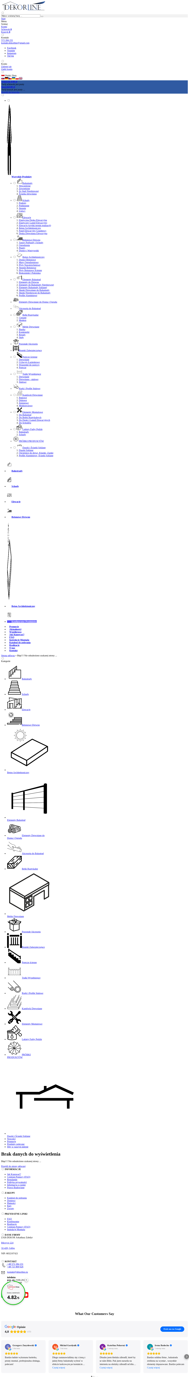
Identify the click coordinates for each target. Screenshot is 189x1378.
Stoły (21, 337)
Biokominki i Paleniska (30, 273)
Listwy (22, 211)
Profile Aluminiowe (28, 295)
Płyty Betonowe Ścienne (30, 270)
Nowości (11, 1139)
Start (3, 18)
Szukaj (4, 24)
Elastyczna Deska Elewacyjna (33, 220)
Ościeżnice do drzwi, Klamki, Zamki (36, 453)
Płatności (11, 1203)
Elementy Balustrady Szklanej (33, 287)
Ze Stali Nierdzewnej (29, 191)
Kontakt (5, 37)
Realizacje (14, 645)
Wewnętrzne (25, 186)
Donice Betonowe (27, 259)
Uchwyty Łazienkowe (29, 362)
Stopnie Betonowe (27, 267)
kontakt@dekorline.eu (17, 1272)
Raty (9, 1206)
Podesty (22, 203)
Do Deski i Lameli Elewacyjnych (34, 420)
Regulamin (12, 1179)
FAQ (11, 637)
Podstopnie (24, 205)
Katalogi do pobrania (20, 642)
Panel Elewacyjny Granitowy (32, 231)
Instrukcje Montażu (19, 640)
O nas (12, 648)
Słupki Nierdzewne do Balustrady (34, 293)
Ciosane (22, 317)
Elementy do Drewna (29, 282)
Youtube (11, 50)
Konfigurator (13, 1221)
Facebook (11, 48)
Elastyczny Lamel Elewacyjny (33, 223)
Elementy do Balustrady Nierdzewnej (36, 285)
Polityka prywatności (17, 1182)
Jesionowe (24, 403)
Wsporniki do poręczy (29, 365)
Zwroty (10, 1208)
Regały (22, 334)
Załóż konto (6, 69)
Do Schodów (25, 423)
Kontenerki (24, 332)
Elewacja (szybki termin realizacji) (35, 225)
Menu (4, 21)
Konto (4, 26)
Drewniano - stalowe (28, 379)
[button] (3, 79)
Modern (22, 320)
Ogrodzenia (24, 245)
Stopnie (22, 208)
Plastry (22, 248)
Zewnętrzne (24, 188)
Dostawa (11, 1200)
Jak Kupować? (16, 634)
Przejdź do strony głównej (13, 1166)
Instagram (11, 53)
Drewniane (24, 359)
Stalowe (22, 382)
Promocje (14, 626)
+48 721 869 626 (15, 1266)
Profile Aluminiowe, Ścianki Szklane (36, 455)
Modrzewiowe (25, 405)
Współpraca (15, 632)
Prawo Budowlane (16, 1187)
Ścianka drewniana (28, 194)
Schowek (6, 29)
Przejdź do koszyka (10, 92)
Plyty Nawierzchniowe (29, 265)
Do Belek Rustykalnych (30, 417)
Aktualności (15, 629)
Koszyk (5, 32)
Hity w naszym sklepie (17, 1147)
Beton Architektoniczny (30, 228)
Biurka (22, 329)
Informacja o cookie (16, 1185)
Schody (22, 434)
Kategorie (5, 661)
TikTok (10, 56)
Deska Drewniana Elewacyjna (33, 233)
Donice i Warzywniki (29, 250)
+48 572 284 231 (14, 1264)
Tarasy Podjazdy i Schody (31, 242)
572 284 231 (7, 40)
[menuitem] (97, 278)
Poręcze (22, 367)
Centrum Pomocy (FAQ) (18, 1177)
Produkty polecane (16, 1144)
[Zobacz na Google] (8, 1347)
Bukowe (23, 397)
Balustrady (24, 432)
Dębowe (23, 400)
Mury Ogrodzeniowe (29, 262)
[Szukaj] (42, 16)
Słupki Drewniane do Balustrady (34, 290)
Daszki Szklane (26, 450)
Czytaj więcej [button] (58, 1367)
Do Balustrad (25, 415)
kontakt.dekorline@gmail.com (15, 43)
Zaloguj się (6, 66)
